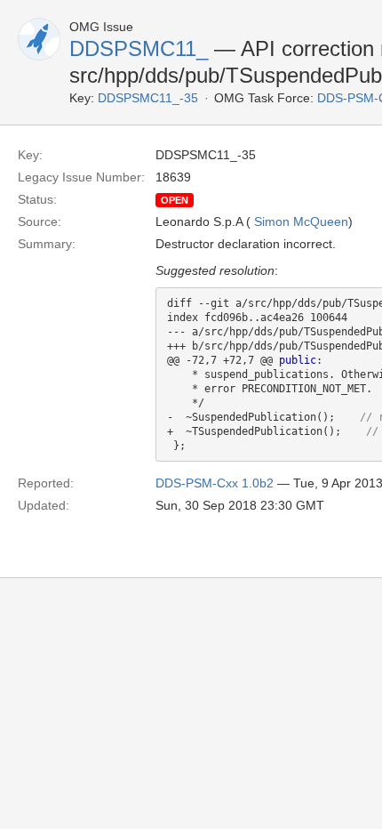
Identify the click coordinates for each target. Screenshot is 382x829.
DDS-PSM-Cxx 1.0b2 (214, 483)
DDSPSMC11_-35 (148, 98)
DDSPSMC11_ (138, 48)
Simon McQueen (301, 221)
